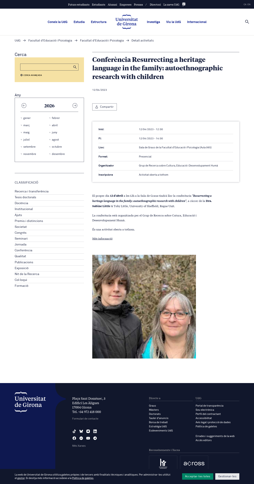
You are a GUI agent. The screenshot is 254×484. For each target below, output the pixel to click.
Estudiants (98, 4)
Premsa (138, 4)
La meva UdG (171, 4)
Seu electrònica (205, 410)
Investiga (153, 22)
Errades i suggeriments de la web (215, 436)
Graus (152, 405)
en (249, 4)
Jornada (20, 244)
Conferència (23, 250)
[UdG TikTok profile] (74, 431)
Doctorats (155, 414)
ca (245, 4)
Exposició (22, 268)
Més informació (102, 238)
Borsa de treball (158, 422)
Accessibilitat (204, 418)
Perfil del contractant (208, 414)
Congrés (20, 232)
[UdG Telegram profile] (95, 438)
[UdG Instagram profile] (88, 431)
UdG (18, 40)
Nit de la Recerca (27, 274)
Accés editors (204, 440)
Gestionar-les (227, 476)
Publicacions (24, 262)
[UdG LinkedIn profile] (95, 431)
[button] (75, 67)
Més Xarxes (79, 446)
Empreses (125, 4)
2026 (49, 105)
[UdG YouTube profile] (88, 438)
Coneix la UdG (57, 22)
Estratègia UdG (158, 426)
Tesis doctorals (25, 197)
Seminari (21, 238)
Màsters (154, 410)
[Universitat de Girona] (30, 402)
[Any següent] (74, 105)
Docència (21, 203)
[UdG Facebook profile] (74, 438)
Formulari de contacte (85, 418)
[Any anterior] (23, 105)
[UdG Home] (126, 22)
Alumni (112, 4)
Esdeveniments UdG (161, 430)
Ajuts (18, 215)
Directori (155, 4)
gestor (21, 478)
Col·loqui (21, 280)
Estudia (79, 22)
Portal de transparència (209, 405)
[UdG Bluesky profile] (81, 431)
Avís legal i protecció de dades (213, 422)
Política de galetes (206, 426)
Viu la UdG (173, 22)
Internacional (196, 22)
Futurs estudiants (79, 4)
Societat (21, 227)
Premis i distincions (29, 221)
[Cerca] (247, 22)
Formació (21, 285)
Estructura (98, 22)
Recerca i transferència (32, 191)
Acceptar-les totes (197, 476)
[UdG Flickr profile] (81, 438)
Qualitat (20, 256)
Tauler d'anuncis (158, 418)
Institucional (24, 209)
